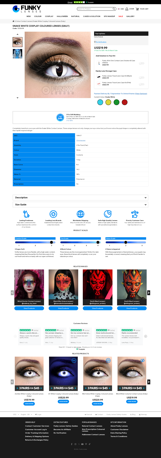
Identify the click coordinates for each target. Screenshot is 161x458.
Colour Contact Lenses (24, 21)
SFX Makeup (109, 16)
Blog (133, 414)
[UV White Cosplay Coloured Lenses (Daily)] (63, 380)
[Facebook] (72, 444)
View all (89, 414)
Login (39, 414)
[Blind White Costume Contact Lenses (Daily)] (132, 380)
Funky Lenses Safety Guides (117, 414)
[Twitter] (79, 444)
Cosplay (49, 16)
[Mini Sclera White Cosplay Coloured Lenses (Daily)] (97, 381)
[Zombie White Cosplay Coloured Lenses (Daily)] (29, 381)
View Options (140, 94)
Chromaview (80, 140)
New (29, 16)
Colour (38, 16)
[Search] (114, 9)
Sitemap (144, 414)
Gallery (130, 16)
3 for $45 (69, 120)
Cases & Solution (91, 16)
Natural (75, 16)
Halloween (62, 16)
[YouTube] (82, 444)
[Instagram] (75, 444)
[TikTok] (89, 444)
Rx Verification (101, 42)
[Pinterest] (86, 444)
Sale (121, 16)
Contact (100, 414)
